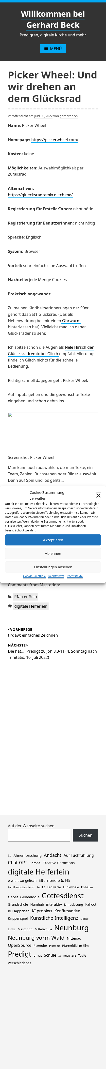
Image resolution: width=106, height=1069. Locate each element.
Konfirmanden (67, 911)
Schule (50, 955)
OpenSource (19, 945)
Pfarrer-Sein (25, 596)
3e (9, 856)
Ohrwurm (71, 320)
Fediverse (54, 887)
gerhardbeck (69, 116)
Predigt (19, 954)
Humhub (37, 904)
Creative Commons (59, 862)
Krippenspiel (18, 918)
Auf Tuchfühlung (79, 855)
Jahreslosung (73, 905)
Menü (56, 48)
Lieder (84, 918)
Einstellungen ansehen (53, 566)
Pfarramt (54, 946)
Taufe (82, 955)
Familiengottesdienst (21, 887)
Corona (35, 863)
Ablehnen (53, 553)
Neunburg (71, 927)
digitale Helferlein (30, 606)
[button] (98, 495)
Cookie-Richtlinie (34, 576)
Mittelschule (43, 929)
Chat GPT (17, 862)
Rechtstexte (56, 576)
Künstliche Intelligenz (54, 918)
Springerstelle (67, 955)
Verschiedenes (19, 963)
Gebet (13, 896)
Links (12, 929)
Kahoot (90, 904)
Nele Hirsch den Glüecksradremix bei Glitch (51, 350)
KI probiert (42, 911)
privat (38, 955)
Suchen (85, 835)
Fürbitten (87, 887)
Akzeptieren (53, 539)
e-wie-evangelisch (22, 880)
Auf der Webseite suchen (31, 825)
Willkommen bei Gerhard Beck (53, 19)
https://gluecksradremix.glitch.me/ (40, 194)
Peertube (40, 946)
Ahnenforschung (28, 855)
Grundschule (18, 904)
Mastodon (25, 929)
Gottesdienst (63, 895)
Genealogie (29, 896)
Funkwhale (71, 887)
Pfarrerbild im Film (75, 946)
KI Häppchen (19, 910)
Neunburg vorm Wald (36, 937)
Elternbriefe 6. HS (54, 880)
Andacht (52, 855)
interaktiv (54, 904)
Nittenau (74, 938)
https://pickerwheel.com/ (54, 139)
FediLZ (41, 887)
